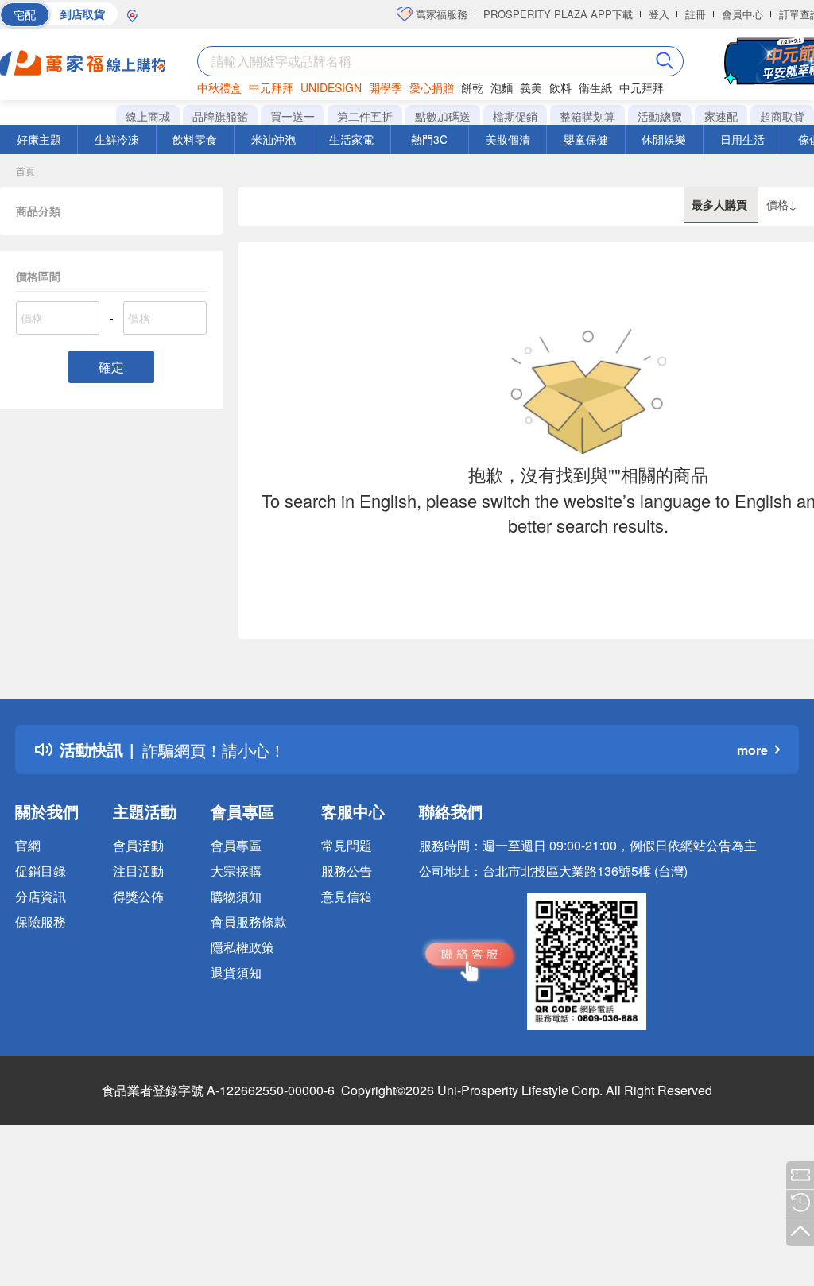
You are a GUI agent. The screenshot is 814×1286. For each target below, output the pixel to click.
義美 (531, 87)
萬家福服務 (440, 13)
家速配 (721, 116)
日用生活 (742, 139)
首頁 (25, 170)
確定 (111, 367)
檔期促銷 (515, 116)
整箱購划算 (587, 116)
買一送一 (292, 116)
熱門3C (429, 139)
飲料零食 (194, 139)
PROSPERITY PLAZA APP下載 (558, 13)
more (752, 750)
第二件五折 (365, 116)
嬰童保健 (586, 139)
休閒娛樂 (664, 139)
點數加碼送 (443, 116)
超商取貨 (782, 116)
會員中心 (742, 13)
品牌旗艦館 (220, 116)
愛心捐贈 (431, 87)
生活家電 (351, 139)
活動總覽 (660, 116)
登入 (659, 13)
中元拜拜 (271, 87)
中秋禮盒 (219, 87)
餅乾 (472, 87)
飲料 (560, 87)
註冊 (695, 13)
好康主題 (39, 139)
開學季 (385, 87)
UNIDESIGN (331, 87)
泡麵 (501, 87)
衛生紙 (595, 87)
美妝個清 (508, 139)
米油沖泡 (273, 139)
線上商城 (148, 116)
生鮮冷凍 (117, 139)
